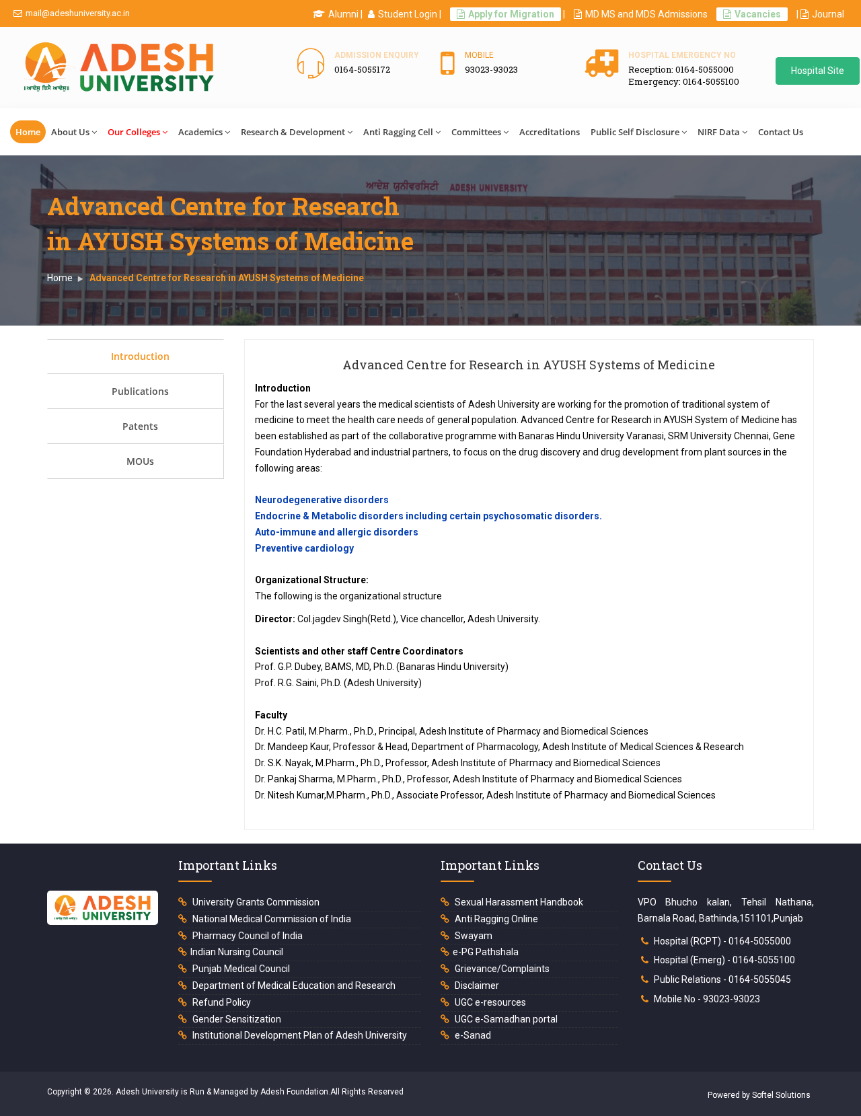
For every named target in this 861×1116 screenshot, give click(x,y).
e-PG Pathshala (486, 951)
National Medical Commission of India (270, 919)
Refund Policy (220, 1002)
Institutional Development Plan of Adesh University (298, 1035)
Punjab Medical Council (240, 968)
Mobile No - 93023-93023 (707, 999)
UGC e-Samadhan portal (505, 1019)
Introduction (140, 356)
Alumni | (345, 14)
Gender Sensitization (235, 1019)
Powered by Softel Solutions (759, 1095)
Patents (140, 426)
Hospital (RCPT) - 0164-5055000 (722, 941)
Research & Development (293, 132)
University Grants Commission (255, 902)
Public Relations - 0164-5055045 (722, 979)
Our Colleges (134, 132)
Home (27, 132)
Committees (476, 132)
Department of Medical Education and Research (293, 985)
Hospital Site (817, 70)
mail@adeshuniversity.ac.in (78, 13)
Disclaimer (476, 985)
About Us (70, 132)
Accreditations (549, 132)
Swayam (472, 935)
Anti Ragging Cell (398, 132)
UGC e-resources (489, 1002)
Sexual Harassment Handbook (518, 902)
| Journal (820, 14)
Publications (140, 391)
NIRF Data (719, 132)
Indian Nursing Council (236, 951)
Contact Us (780, 132)
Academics (200, 132)
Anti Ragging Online (495, 919)
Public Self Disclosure (635, 132)
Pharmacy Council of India (246, 935)
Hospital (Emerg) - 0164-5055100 (724, 960)
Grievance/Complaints (501, 968)
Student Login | (409, 14)
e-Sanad (472, 1035)
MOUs (140, 461)
